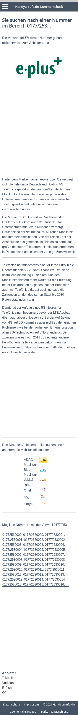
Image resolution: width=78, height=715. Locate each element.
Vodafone (8, 683)
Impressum (31, 704)
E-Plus (7, 687)
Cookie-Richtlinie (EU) (23, 711)
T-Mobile (8, 678)
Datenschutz (11, 704)
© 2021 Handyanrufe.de (59, 704)
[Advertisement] (39, 131)
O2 (4, 692)
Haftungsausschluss (54, 711)
